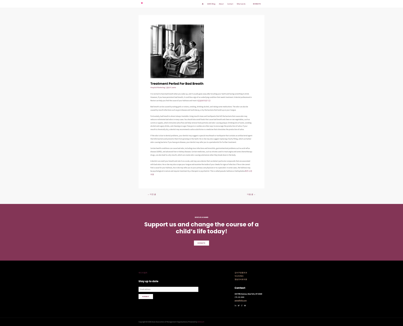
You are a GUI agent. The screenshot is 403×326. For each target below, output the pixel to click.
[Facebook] (242, 305)
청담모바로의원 (241, 279)
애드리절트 (143, 272)
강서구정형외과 (241, 272)
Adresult (201, 322)
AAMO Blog (211, 4)
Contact (230, 4)
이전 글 (152, 194)
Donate (201, 243)
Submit (145, 296)
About (221, 4)
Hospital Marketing (157, 87)
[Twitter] (239, 305)
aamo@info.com (241, 300)
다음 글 (251, 194)
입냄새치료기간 (204, 100)
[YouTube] (245, 305)
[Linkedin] (235, 305)
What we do (241, 4)
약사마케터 (239, 276)
